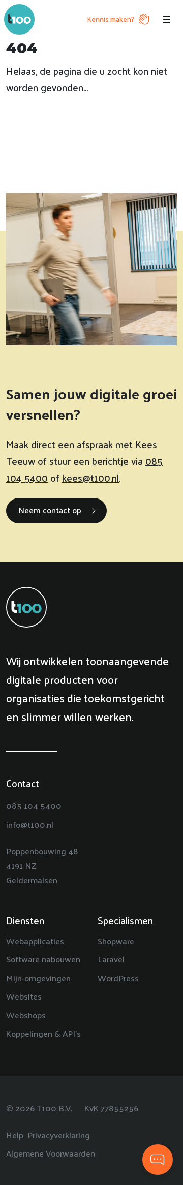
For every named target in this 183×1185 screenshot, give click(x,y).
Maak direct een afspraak (59, 444)
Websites (24, 996)
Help (14, 1134)
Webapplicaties (35, 940)
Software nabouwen (43, 958)
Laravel (111, 958)
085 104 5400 (34, 805)
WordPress (118, 977)
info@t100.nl (29, 824)
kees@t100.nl (90, 477)
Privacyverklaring (58, 1134)
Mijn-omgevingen (38, 977)
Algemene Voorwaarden (50, 1153)
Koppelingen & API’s (43, 1033)
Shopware (116, 940)
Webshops (26, 1014)
